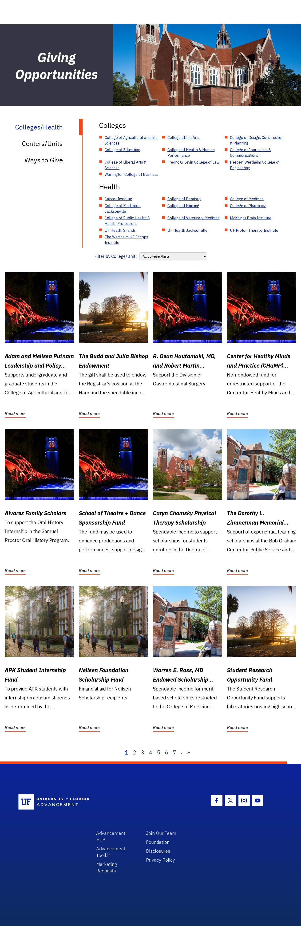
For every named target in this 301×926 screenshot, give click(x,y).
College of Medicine (247, 198)
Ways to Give (43, 160)
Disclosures (158, 851)
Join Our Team (161, 833)
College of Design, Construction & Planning (256, 140)
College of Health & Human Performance (191, 152)
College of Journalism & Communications (250, 152)
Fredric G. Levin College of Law (193, 162)
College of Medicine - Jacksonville (123, 208)
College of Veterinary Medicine (193, 218)
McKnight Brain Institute (250, 218)
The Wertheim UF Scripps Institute (126, 240)
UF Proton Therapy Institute (254, 230)
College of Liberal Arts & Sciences (126, 165)
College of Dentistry (184, 198)
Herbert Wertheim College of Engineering (255, 165)
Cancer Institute (118, 198)
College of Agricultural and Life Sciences (131, 140)
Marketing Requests (106, 867)
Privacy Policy (160, 860)
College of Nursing (183, 205)
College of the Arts (183, 137)
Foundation (158, 842)
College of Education (122, 149)
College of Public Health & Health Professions (127, 221)
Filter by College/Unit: (115, 256)
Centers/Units (42, 143)
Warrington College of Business (131, 174)
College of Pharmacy (248, 205)
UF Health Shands (120, 230)
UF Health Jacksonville (187, 230)
